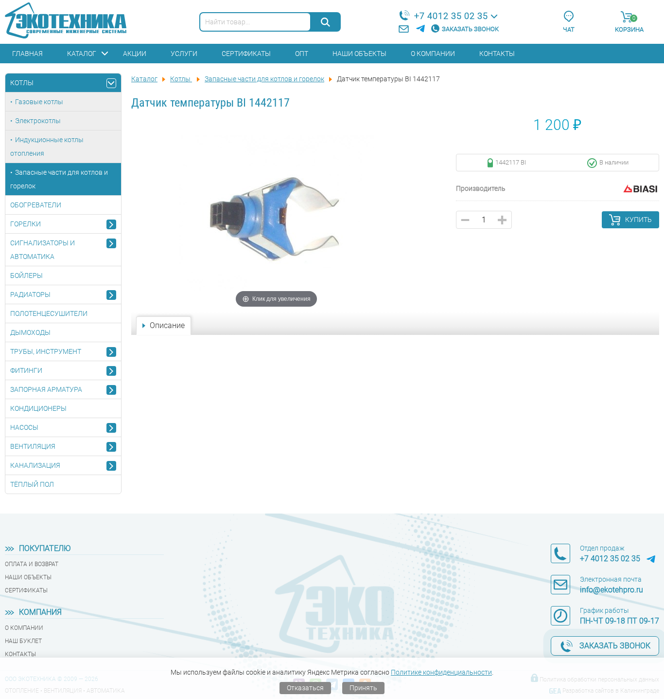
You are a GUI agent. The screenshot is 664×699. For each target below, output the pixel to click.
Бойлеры (26, 275)
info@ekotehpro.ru (611, 589)
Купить (638, 219)
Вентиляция (32, 446)
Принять (363, 688)
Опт (301, 53)
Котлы (22, 83)
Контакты (497, 53)
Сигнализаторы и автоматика (42, 249)
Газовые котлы (39, 102)
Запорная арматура (46, 389)
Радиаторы (30, 294)
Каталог (81, 53)
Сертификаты (246, 53)
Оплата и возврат (31, 564)
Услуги (184, 53)
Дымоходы (30, 332)
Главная (27, 53)
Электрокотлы (38, 121)
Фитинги (26, 370)
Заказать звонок (470, 29)
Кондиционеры (38, 408)
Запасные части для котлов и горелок (59, 179)
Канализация (35, 465)
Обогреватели (35, 205)
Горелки (25, 224)
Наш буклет (23, 641)
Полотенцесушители (48, 313)
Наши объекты (359, 53)
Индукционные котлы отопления (47, 146)
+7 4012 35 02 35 (451, 16)
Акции (134, 53)
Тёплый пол (32, 484)
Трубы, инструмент (45, 351)
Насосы (24, 427)
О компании (433, 53)
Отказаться (305, 688)
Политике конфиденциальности (441, 672)
